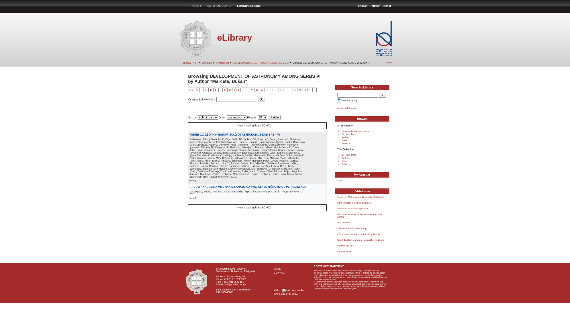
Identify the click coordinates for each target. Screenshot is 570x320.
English (362, 6)
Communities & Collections (355, 131)
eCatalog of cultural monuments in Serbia (358, 234)
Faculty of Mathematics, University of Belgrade (361, 197)
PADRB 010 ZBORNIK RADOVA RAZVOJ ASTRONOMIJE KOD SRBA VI (234, 134)
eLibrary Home (190, 63)
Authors (346, 137)
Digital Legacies (345, 245)
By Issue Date (349, 134)
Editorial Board (219, 6)
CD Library (207, 63)
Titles (344, 140)
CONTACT (280, 272)
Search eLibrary (349, 100)
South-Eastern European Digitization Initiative (360, 240)
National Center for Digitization (352, 208)
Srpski (387, 6)
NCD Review (343, 222)
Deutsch (375, 6)
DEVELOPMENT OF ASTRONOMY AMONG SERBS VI (261, 63)
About (196, 6)
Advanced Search (346, 108)
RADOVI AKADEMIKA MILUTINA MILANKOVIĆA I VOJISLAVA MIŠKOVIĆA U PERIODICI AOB (247, 186)
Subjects (346, 143)
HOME (277, 269)
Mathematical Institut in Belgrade (354, 203)
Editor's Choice (249, 6)
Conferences (222, 63)
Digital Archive (344, 251)
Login (389, 62)
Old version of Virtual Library (351, 228)
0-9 (191, 90)
